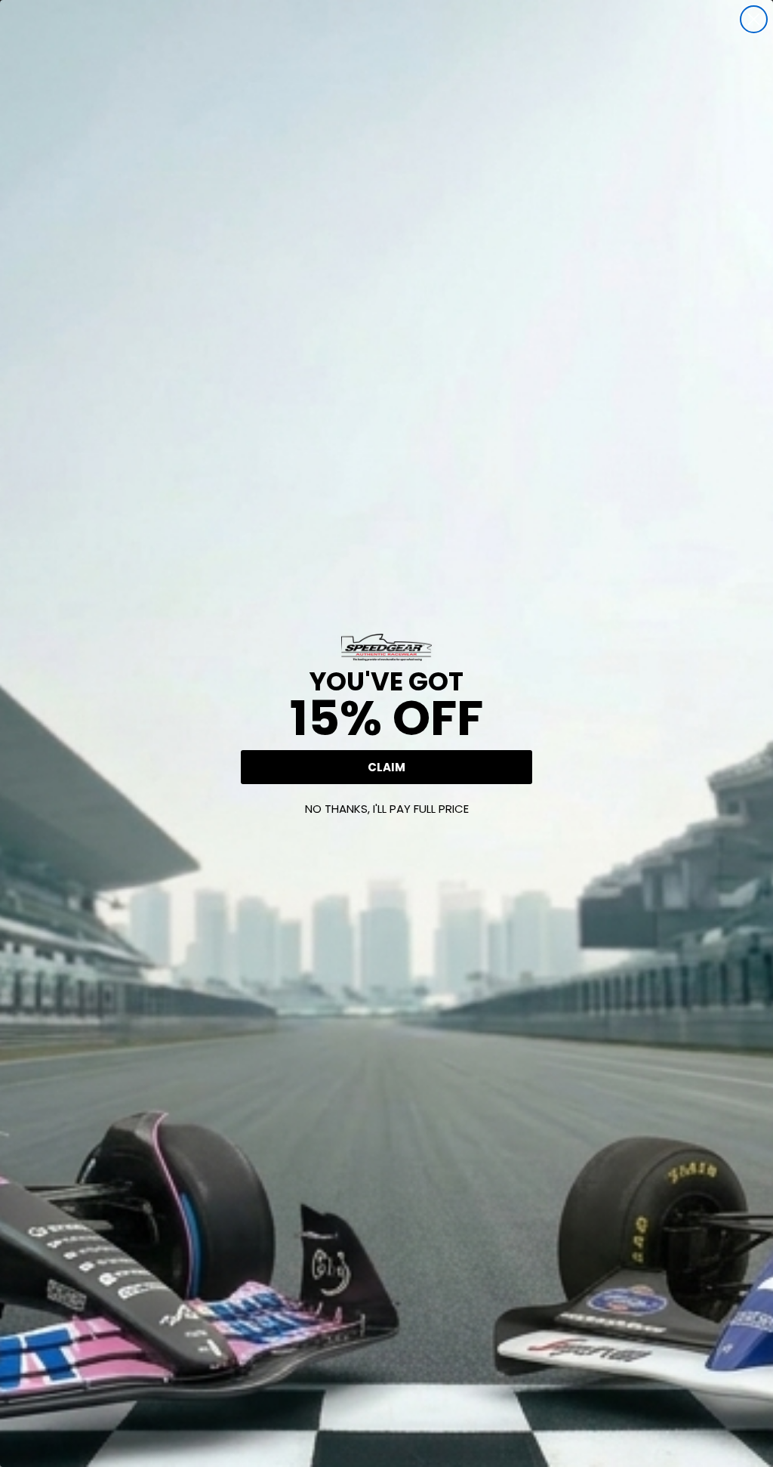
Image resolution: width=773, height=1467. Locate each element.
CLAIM (386, 767)
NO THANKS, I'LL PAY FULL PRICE (387, 809)
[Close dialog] (754, 19)
